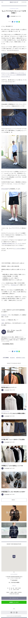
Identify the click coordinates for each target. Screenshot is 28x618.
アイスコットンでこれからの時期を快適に (13, 413)
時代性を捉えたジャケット (9, 387)
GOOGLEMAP (14, 580)
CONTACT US (14, 598)
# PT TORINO (6, 357)
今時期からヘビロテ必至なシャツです (12, 465)
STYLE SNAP (4, 188)
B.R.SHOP (13, 16)
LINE (2, 323)
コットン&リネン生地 (18, 248)
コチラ (17, 50)
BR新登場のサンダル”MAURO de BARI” (13, 491)
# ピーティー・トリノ (20, 357)
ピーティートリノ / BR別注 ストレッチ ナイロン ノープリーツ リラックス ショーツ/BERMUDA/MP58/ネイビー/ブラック (13, 74)
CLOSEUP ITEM (5, 385)
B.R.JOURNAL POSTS (8, 343)
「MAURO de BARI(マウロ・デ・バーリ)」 (11, 243)
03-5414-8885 (15, 582)
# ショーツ (12, 357)
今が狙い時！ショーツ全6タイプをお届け (13, 439)
